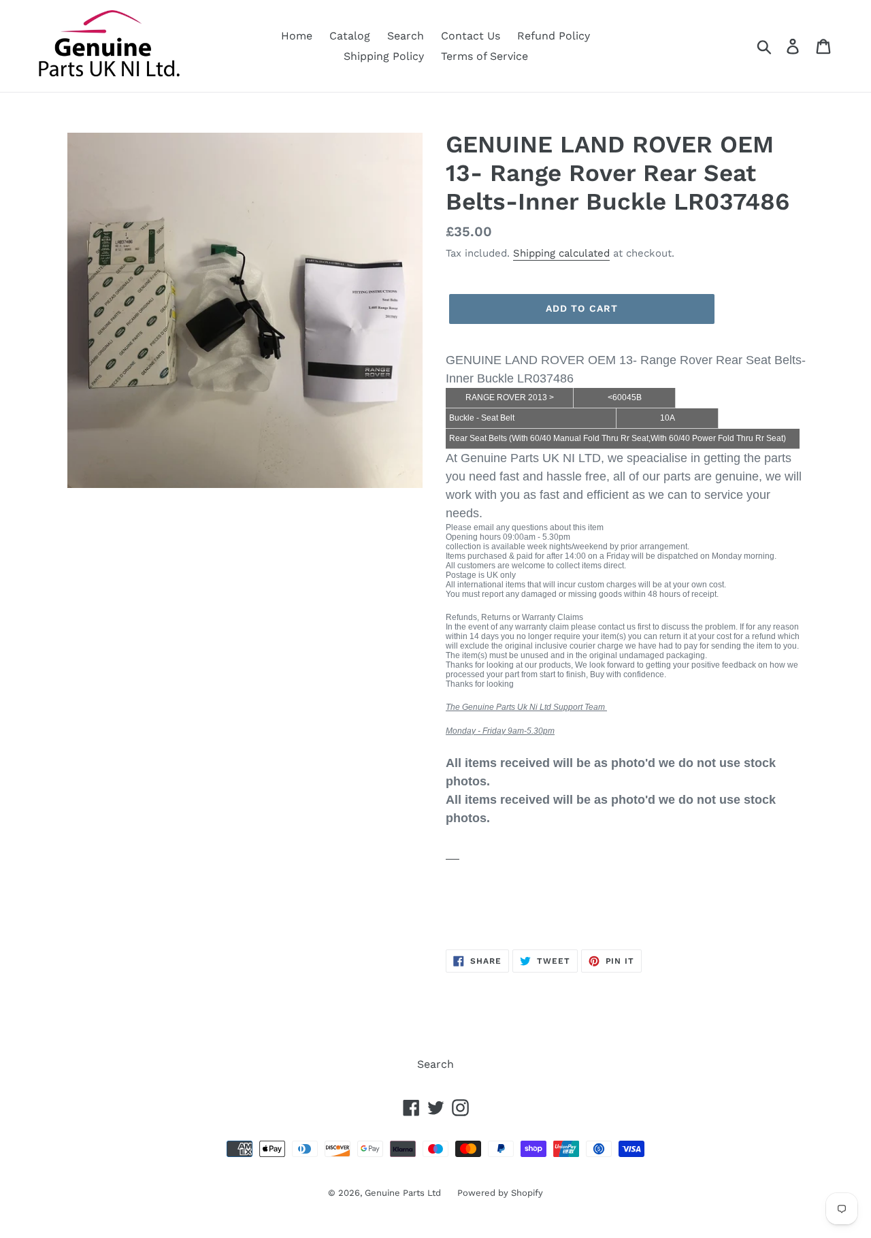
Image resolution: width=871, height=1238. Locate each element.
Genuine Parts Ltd (404, 1193)
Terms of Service (484, 56)
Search (405, 35)
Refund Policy (553, 35)
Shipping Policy (384, 56)
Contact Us (470, 35)
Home (296, 35)
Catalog (349, 35)
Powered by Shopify (500, 1193)
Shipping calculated (561, 253)
